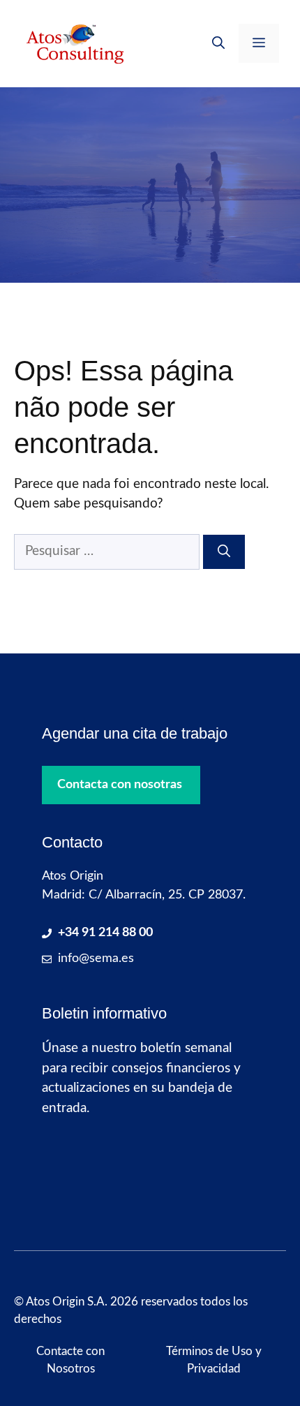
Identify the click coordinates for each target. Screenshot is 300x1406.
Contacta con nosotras (119, 784)
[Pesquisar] (224, 552)
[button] (218, 43)
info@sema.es (96, 958)
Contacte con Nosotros (70, 1360)
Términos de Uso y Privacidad (214, 1360)
